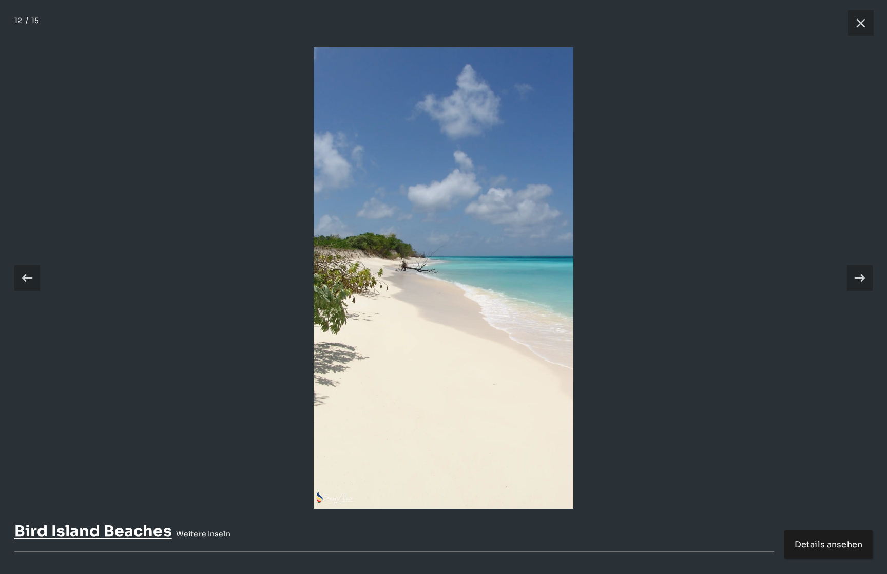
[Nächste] (860, 278)
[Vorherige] (27, 278)
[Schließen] (856, 23)
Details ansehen (828, 544)
